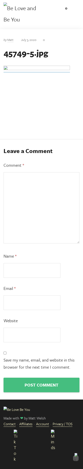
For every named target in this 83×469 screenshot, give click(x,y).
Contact (10, 424)
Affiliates (26, 424)
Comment (14, 165)
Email (10, 288)
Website (11, 321)
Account (42, 424)
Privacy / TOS (62, 424)
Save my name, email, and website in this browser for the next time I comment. (39, 363)
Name (10, 256)
